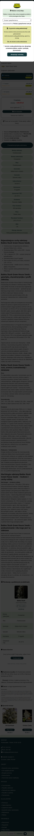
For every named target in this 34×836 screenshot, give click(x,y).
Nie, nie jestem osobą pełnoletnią (17, 41)
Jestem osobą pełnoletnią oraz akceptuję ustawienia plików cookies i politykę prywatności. (18, 48)
